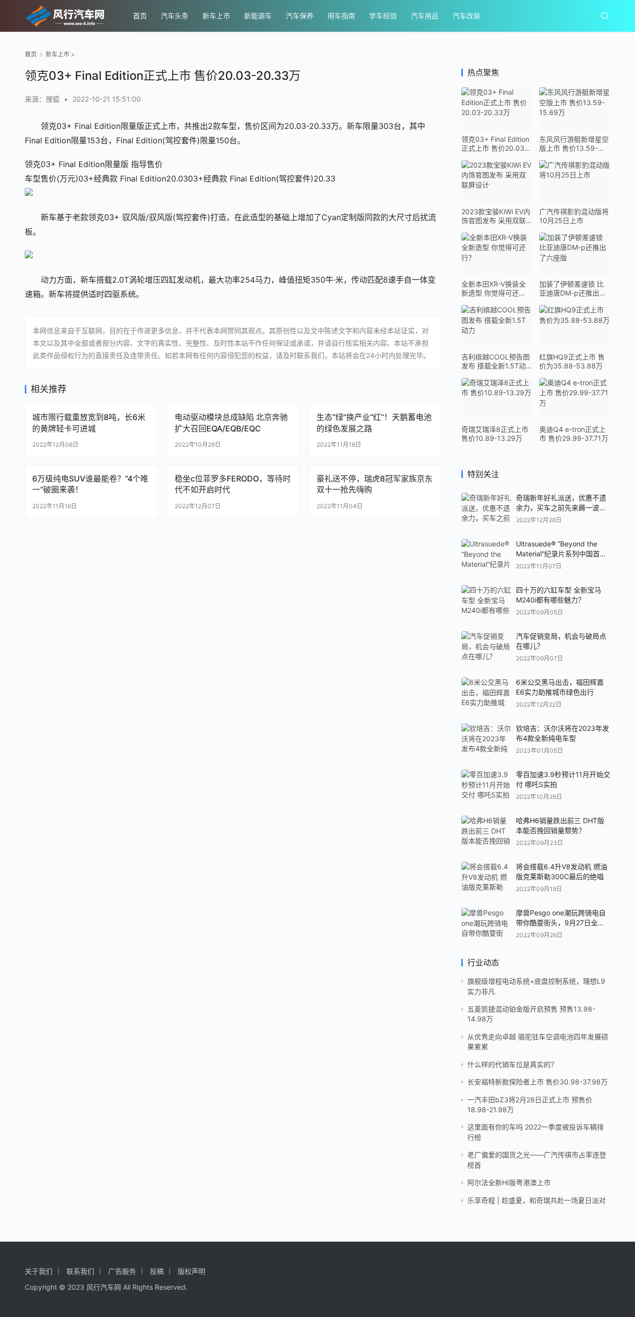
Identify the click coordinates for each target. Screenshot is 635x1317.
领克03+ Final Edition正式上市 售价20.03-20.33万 (495, 144)
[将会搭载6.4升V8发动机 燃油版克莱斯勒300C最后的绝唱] (486, 877)
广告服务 (122, 1271)
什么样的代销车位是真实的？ (512, 1064)
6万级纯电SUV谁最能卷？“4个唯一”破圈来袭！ (90, 484)
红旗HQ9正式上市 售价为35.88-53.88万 (572, 361)
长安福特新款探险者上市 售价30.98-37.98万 (537, 1082)
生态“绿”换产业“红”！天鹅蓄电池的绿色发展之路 (374, 422)
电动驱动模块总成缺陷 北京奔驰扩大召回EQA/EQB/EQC (231, 422)
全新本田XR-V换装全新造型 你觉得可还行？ (493, 289)
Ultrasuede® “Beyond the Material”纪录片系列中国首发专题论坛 (561, 553)
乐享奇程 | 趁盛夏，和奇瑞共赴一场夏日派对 (536, 1200)
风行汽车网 (103, 1287)
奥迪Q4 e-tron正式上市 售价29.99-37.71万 (573, 433)
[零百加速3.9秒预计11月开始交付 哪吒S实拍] (486, 785)
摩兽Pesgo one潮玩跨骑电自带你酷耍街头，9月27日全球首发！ (561, 922)
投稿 (157, 1271)
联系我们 (80, 1271)
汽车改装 (466, 15)
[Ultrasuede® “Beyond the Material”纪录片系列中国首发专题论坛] (486, 554)
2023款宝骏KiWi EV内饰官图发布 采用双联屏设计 (495, 216)
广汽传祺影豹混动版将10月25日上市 (574, 216)
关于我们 (39, 1271)
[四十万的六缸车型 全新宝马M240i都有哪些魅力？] (486, 600)
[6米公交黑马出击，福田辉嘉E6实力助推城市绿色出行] (486, 692)
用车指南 (341, 15)
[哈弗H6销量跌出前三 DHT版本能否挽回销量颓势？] (486, 831)
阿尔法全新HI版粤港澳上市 (509, 1182)
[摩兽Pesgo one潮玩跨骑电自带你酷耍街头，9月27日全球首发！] (486, 923)
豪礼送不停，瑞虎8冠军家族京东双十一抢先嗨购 (375, 484)
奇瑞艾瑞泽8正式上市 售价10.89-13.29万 (494, 433)
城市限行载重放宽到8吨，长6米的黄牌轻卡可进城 (88, 422)
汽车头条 (175, 15)
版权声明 (191, 1271)
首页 (140, 15)
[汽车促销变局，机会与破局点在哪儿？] (486, 646)
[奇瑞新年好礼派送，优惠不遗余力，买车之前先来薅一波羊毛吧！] (486, 508)
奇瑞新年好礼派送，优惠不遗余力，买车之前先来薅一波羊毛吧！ (561, 507)
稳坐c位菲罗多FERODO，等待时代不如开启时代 (233, 484)
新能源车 (258, 15)
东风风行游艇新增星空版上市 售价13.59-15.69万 (574, 144)
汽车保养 (300, 15)
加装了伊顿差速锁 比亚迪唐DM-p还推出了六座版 (572, 289)
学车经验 (383, 15)
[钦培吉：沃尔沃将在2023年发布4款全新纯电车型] (486, 738)
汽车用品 (425, 15)
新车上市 (216, 15)
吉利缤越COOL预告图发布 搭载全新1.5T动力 (495, 361)
